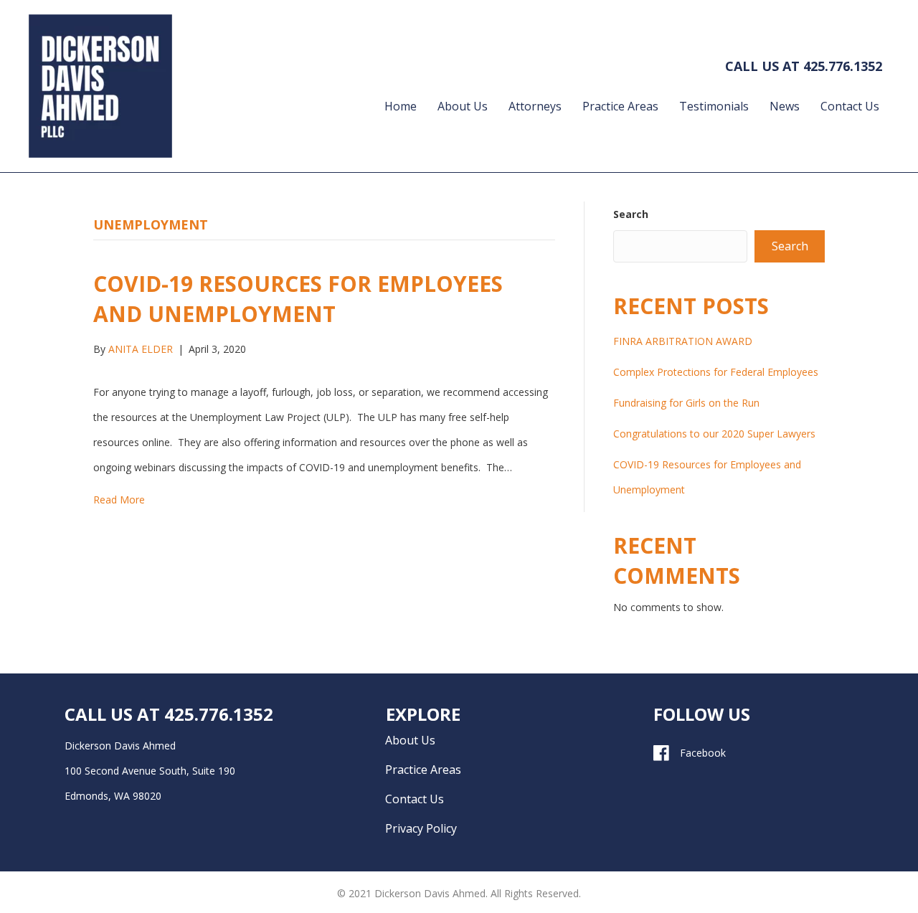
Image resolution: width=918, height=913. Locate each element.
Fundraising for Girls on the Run (686, 403)
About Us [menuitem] (462, 106)
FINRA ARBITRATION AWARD (682, 341)
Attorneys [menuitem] (535, 106)
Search (630, 214)
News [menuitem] (785, 106)
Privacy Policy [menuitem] (421, 828)
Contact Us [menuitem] (849, 106)
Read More (119, 499)
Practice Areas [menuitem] (620, 106)
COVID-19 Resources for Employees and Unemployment (298, 298)
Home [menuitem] (400, 106)
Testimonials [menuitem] (714, 106)
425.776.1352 (842, 66)
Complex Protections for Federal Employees (715, 372)
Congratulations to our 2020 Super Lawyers (714, 433)
